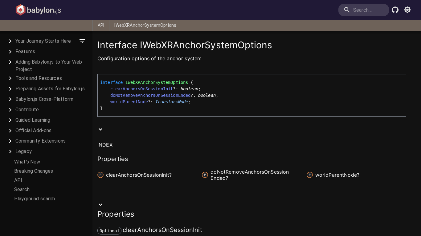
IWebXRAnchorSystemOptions (145, 25)
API (101, 25)
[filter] (82, 41)
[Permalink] (206, 230)
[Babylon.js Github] (395, 10)
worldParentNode (129, 101)
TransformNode (171, 101)
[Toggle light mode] (407, 10)
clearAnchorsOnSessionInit (141, 88)
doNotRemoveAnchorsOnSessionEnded (150, 95)
